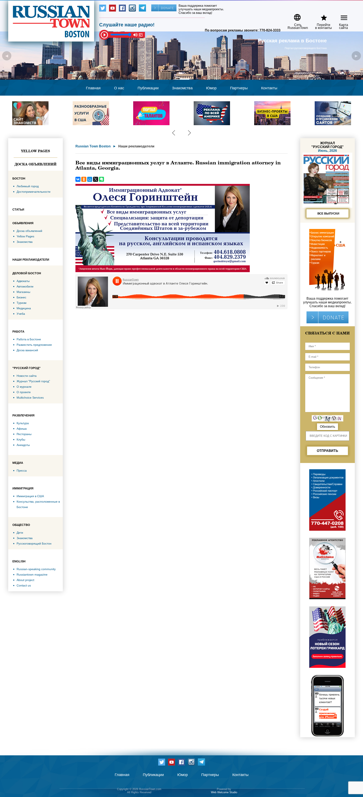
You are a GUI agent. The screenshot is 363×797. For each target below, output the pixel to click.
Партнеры (239, 88)
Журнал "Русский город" (33, 381)
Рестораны (24, 434)
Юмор (211, 88)
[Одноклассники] (83, 179)
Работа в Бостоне (29, 339)
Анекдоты (23, 445)
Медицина (24, 308)
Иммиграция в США (30, 496)
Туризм (21, 302)
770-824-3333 (269, 30)
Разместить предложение (34, 344)
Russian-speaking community (36, 569)
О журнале (24, 386)
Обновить (327, 426)
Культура (23, 423)
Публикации (148, 88)
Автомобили (25, 286)
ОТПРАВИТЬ (327, 450)
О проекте (24, 392)
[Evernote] (101, 179)
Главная (93, 88)
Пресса (22, 470)
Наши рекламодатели (136, 146)
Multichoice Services (30, 397)
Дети (20, 532)
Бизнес (21, 297)
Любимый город (28, 186)
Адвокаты (23, 281)
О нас (119, 88)
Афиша (22, 428)
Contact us (24, 585)
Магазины (23, 292)
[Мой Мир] (89, 179)
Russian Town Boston (93, 146)
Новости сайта (27, 375)
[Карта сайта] (340, 16)
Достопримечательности (33, 191)
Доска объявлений (35, 164)
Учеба (21, 313)
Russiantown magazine (32, 574)
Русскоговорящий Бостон (34, 543)
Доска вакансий (27, 350)
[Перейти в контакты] (321, 16)
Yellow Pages (35, 151)
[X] (95, 179)
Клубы (21, 439)
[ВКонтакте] (77, 179)
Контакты (269, 88)
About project (25, 580)
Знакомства (182, 88)
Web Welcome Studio (224, 792)
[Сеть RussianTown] (295, 16)
